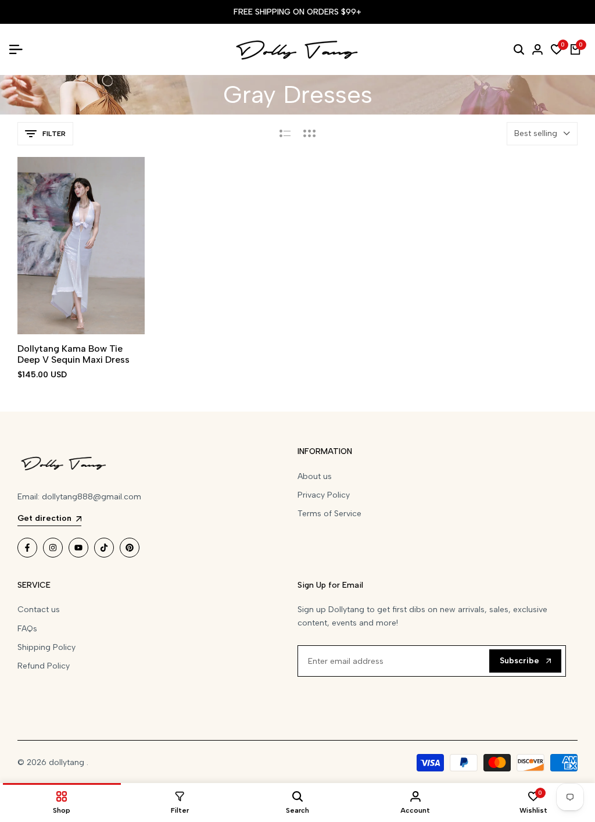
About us (315, 476)
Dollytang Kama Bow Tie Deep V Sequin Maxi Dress (73, 354)
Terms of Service (329, 514)
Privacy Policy (324, 495)
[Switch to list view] (285, 134)
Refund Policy (43, 666)
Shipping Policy (46, 647)
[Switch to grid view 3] (309, 134)
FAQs (27, 629)
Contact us (38, 609)
